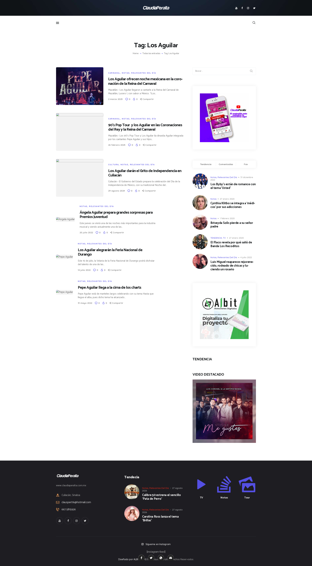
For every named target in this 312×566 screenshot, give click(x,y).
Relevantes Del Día (143, 73)
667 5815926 (69, 509)
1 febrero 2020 (227, 218)
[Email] (170, 558)
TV (224, 238)
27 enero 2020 (227, 199)
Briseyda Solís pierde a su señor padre (231, 225)
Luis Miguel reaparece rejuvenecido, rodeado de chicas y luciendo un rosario (232, 265)
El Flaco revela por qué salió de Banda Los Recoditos (231, 244)
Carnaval (114, 73)
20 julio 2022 (86, 232)
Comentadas (226, 164)
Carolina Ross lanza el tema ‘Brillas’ (160, 518)
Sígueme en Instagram (158, 544)
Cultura (113, 164)
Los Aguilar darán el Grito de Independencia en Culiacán (144, 173)
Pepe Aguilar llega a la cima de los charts (109, 287)
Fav (246, 164)
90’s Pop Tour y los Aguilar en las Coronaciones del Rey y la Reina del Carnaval (145, 127)
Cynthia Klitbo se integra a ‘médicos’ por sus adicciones (232, 205)
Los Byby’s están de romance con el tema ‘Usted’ (233, 186)
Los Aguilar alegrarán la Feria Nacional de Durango (110, 252)
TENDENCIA (216, 238)
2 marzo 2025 (115, 99)
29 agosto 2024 (116, 190)
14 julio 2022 (84, 270)
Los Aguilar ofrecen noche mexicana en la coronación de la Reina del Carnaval (145, 81)
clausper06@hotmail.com (76, 502)
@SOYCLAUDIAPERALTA (227, 515)
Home (135, 53)
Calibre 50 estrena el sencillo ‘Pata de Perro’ (161, 497)
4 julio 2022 (246, 257)
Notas (126, 73)
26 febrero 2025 (116, 145)
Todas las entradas (151, 53)
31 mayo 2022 (85, 303)
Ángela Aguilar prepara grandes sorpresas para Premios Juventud (116, 214)
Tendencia (205, 164)
